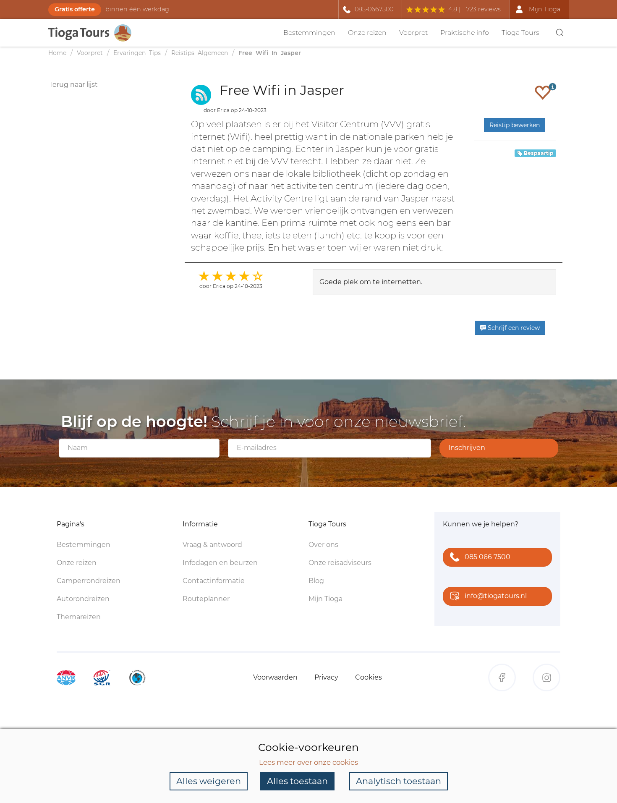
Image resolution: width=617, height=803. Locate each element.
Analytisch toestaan (398, 781)
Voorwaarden (275, 677)
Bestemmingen (309, 33)
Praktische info (464, 33)
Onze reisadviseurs (339, 563)
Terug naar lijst (73, 85)
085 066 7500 (487, 557)
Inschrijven (466, 448)
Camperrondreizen (88, 581)
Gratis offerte (75, 9)
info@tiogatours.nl (496, 596)
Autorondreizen (83, 599)
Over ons (323, 545)
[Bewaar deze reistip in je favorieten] (543, 92)
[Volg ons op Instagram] (546, 677)
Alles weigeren (208, 781)
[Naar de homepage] (94, 33)
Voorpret (413, 33)
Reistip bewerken (514, 125)
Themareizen (79, 617)
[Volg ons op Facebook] (502, 677)
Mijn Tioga (325, 599)
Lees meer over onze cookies (308, 762)
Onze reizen (367, 33)
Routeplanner (206, 599)
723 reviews (483, 9)
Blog (316, 581)
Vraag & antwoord (212, 545)
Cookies (368, 677)
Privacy (326, 677)
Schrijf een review (513, 328)
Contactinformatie (214, 581)
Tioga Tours (520, 33)
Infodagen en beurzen (220, 563)
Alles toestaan (297, 781)
